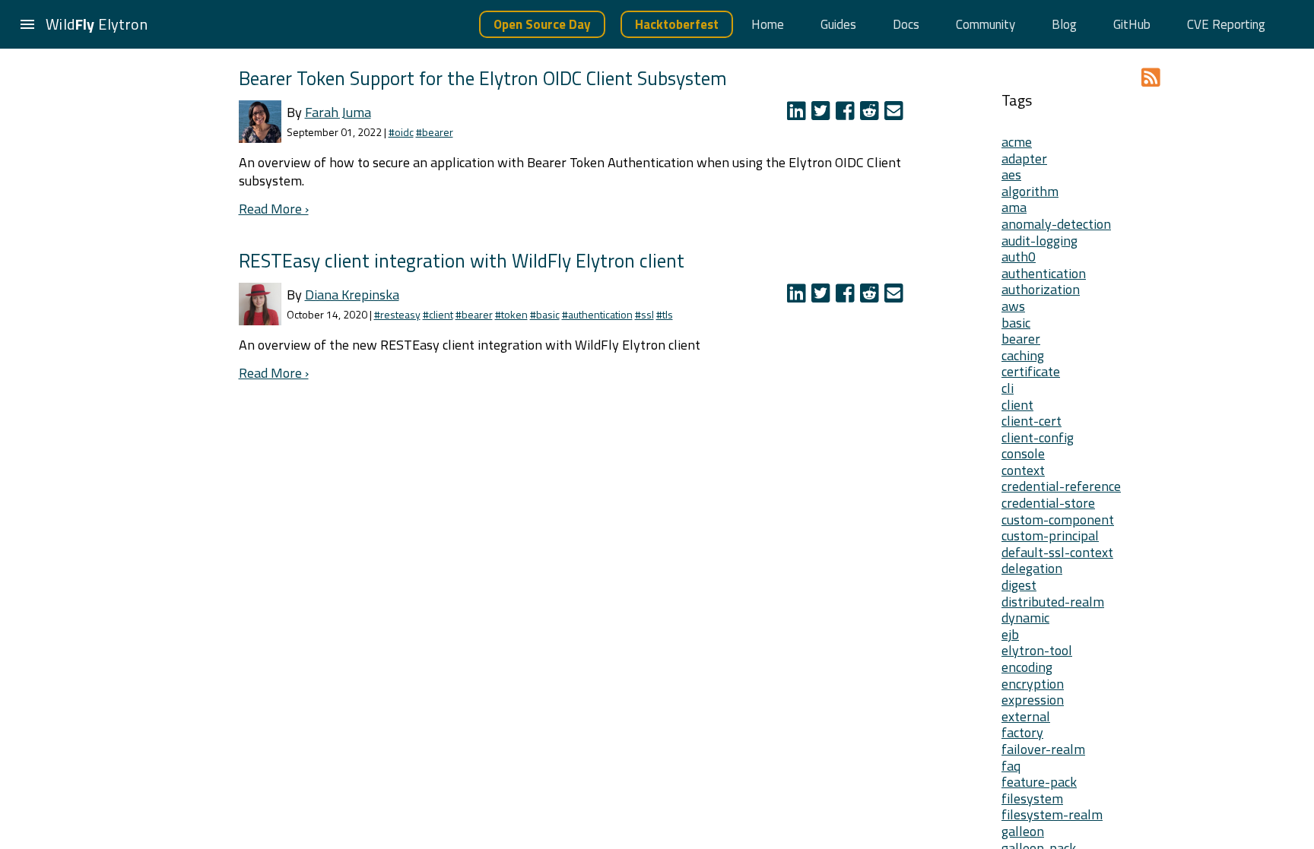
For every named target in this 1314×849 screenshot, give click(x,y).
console (1023, 453)
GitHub (1132, 24)
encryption (1032, 683)
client (1017, 404)
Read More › (274, 208)
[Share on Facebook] (848, 113)
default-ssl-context (1057, 552)
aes (1011, 174)
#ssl (644, 314)
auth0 (1018, 256)
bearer (1020, 338)
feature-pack (1039, 781)
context (1023, 470)
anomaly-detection (1056, 224)
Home (767, 24)
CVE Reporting (1226, 24)
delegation (1031, 568)
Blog (1064, 24)
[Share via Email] (895, 113)
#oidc (401, 132)
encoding (1026, 667)
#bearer (434, 132)
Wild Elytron (97, 24)
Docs (906, 24)
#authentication (597, 314)
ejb (1010, 634)
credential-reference (1061, 486)
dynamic (1025, 617)
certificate (1030, 371)
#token (511, 314)
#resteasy (397, 314)
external (1025, 716)
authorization (1040, 289)
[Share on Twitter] (823, 113)
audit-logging (1039, 240)
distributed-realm (1052, 601)
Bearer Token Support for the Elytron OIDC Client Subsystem (483, 78)
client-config (1037, 437)
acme (1016, 141)
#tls (664, 314)
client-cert (1031, 420)
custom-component (1057, 519)
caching (1022, 355)
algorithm (1029, 191)
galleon (1022, 831)
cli (1007, 388)
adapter (1024, 158)
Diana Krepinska (352, 294)
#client (438, 314)
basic (1015, 322)
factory (1022, 732)
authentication (1043, 273)
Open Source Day (542, 24)
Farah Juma (338, 112)
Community (985, 24)
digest (1018, 585)
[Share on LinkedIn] (799, 113)
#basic (545, 314)
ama (1014, 207)
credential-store (1048, 503)
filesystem (1032, 798)
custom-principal (1050, 535)
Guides (838, 24)
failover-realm (1043, 749)
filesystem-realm (1052, 814)
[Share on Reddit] (872, 113)
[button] (27, 24)
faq (1010, 766)
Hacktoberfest (677, 24)
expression (1032, 699)
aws (1013, 306)
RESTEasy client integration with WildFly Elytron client (461, 260)
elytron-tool (1036, 650)
